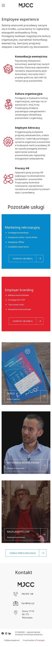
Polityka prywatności (12, 640)
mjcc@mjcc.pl (27, 603)
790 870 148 (27, 593)
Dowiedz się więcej (23, 258)
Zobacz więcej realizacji (23, 553)
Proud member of (34, 640)
